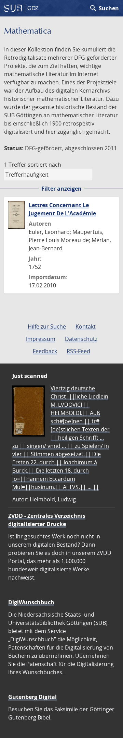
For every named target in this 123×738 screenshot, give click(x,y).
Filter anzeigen (61, 188)
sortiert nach (44, 164)
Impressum (40, 339)
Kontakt (86, 326)
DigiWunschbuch (31, 602)
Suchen (104, 8)
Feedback (45, 351)
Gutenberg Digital (32, 697)
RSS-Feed (78, 351)
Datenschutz (81, 339)
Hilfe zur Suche (47, 326)
